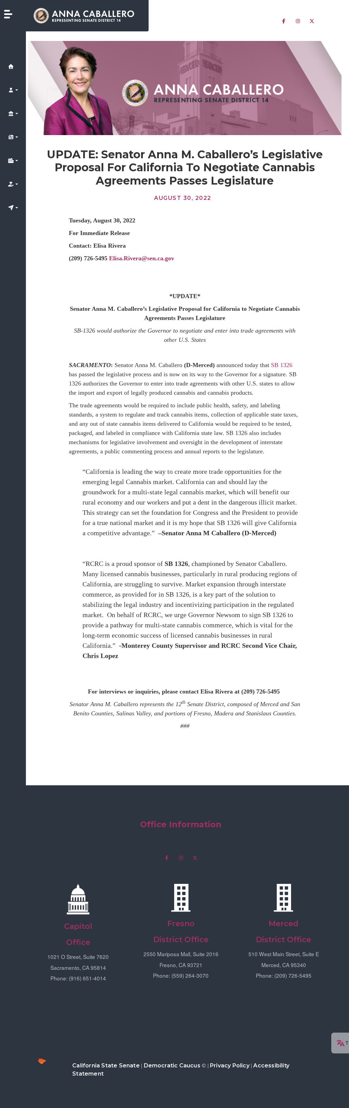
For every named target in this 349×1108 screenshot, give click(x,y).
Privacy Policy (229, 1065)
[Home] (87, 15)
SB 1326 (281, 365)
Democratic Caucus (172, 1065)
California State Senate (106, 1065)
